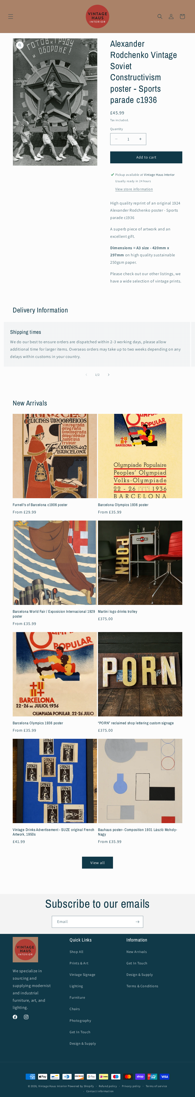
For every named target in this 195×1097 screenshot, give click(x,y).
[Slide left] (86, 374)
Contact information (100, 1091)
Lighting (76, 986)
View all (97, 862)
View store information (134, 189)
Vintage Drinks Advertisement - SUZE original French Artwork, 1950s (53, 832)
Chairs (75, 1009)
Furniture (77, 997)
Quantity (116, 129)
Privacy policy (131, 1086)
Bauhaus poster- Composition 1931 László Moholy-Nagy (137, 832)
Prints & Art (79, 963)
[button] (10, 16)
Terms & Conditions (142, 986)
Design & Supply (83, 1043)
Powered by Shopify (81, 1086)
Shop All (77, 951)
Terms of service (156, 1086)
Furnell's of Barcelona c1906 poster (40, 505)
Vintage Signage (82, 974)
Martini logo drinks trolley (117, 611)
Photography (80, 1020)
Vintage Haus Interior (52, 1086)
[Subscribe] (137, 922)
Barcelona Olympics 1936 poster (123, 505)
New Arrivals (136, 951)
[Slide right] (108, 374)
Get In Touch (80, 1032)
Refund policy (108, 1086)
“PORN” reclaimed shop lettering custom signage (136, 723)
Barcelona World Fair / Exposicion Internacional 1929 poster (54, 614)
